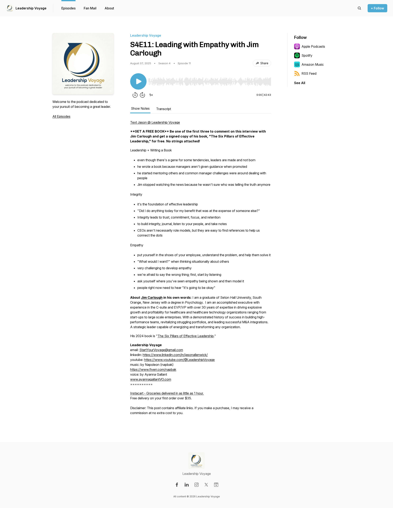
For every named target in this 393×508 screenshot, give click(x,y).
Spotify (307, 55)
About (109, 8)
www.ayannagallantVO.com (150, 379)
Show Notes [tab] (140, 108)
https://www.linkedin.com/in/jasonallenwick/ (175, 355)
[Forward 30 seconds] (142, 95)
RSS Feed (309, 73)
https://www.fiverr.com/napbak (153, 369)
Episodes (68, 8)
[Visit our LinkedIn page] (187, 485)
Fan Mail (90, 8)
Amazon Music (313, 64)
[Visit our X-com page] (206, 485)
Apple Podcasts (313, 46)
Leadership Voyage (31, 8)
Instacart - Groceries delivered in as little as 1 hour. (167, 393)
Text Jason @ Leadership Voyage (155, 122)
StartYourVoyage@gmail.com (161, 350)
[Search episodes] (359, 8)
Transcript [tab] (163, 109)
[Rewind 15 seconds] (135, 95)
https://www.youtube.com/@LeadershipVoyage (179, 360)
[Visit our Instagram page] (196, 485)
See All (299, 83)
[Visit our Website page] (216, 485)
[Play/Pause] (138, 81)
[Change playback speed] (151, 95)
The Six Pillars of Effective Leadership (186, 336)
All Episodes (61, 116)
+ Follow (377, 8)
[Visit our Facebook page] (177, 485)
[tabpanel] (200, 269)
